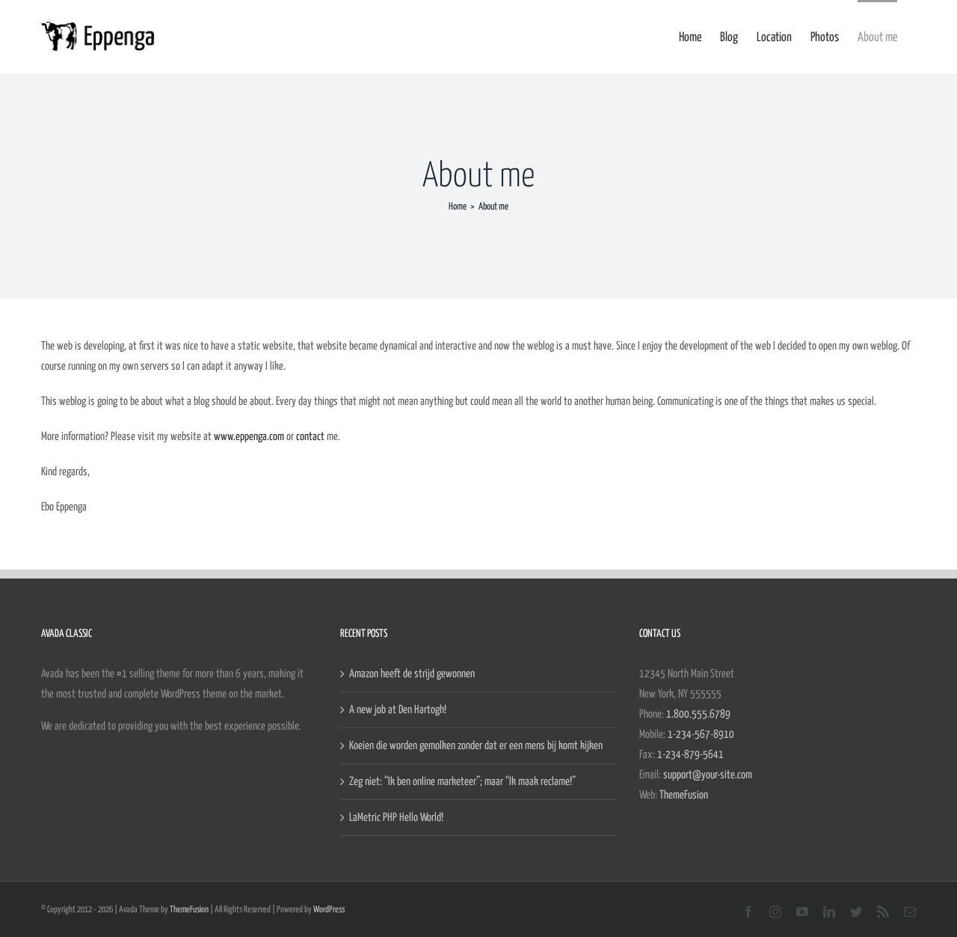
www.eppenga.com (249, 436)
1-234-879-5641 (690, 754)
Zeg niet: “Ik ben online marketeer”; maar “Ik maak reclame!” (462, 781)
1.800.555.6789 (698, 714)
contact (310, 436)
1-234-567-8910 (701, 734)
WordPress (329, 910)
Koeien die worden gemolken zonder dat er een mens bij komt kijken (476, 745)
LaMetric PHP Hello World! (396, 817)
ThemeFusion (683, 795)
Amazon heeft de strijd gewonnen (412, 674)
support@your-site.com (707, 775)
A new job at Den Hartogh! (397, 709)
